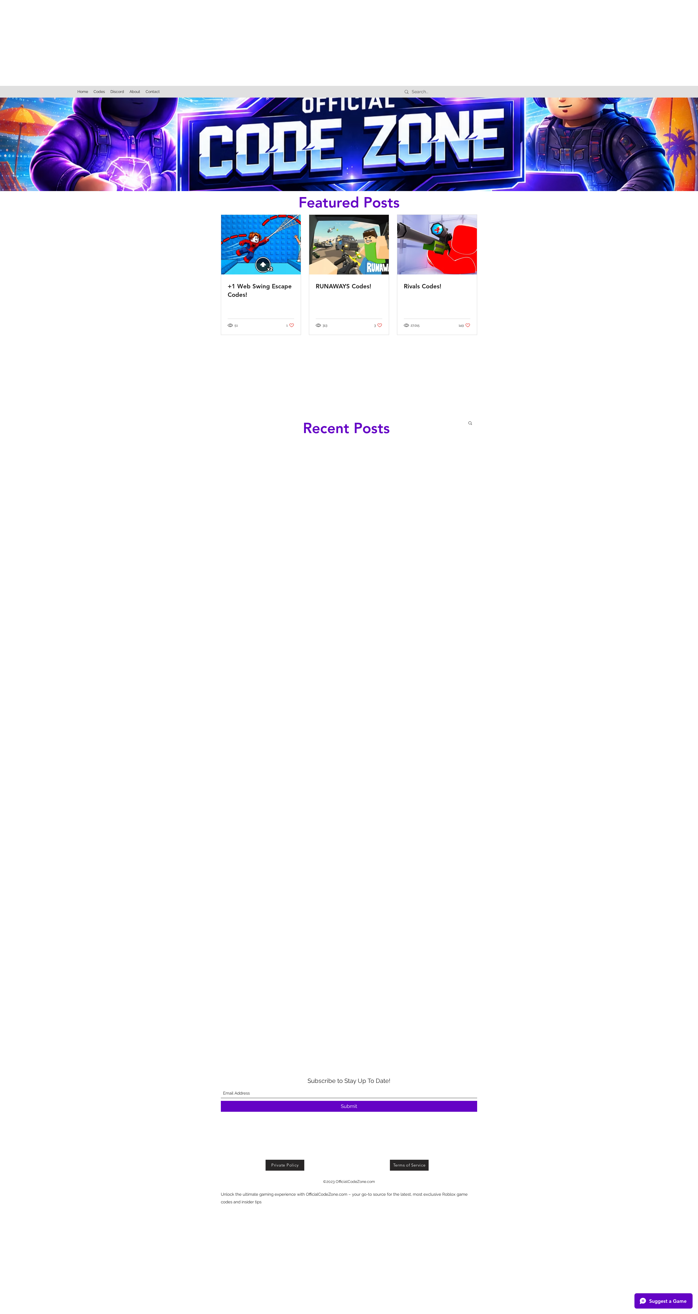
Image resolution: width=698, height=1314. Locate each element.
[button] (470, 423)
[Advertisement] (163, 38)
